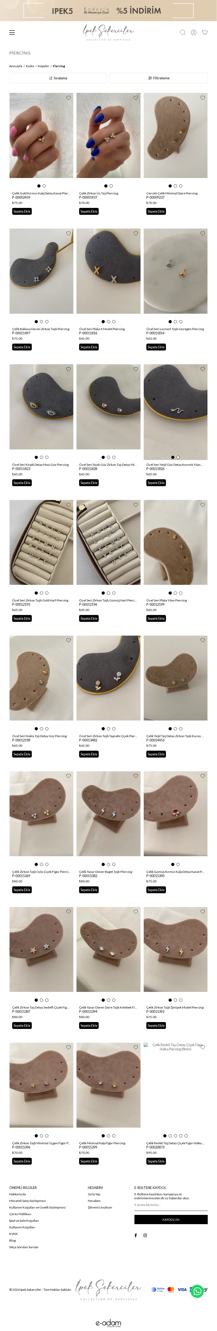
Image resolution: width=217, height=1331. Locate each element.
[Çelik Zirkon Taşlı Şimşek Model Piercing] (175, 955)
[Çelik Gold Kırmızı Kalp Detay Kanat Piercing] (41, 141)
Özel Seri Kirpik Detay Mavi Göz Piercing (40, 465)
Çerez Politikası (20, 1214)
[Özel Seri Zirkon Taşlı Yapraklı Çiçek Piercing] (108, 683)
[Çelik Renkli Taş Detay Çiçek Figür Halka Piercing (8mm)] (175, 1090)
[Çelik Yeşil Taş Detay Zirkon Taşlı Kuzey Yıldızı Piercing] (175, 683)
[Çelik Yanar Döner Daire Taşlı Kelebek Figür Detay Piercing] (108, 955)
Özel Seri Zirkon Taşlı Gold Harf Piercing (40, 600)
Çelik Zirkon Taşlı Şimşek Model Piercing (175, 1007)
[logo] (108, 1289)
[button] (38, 186)
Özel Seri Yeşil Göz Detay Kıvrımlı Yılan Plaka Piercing (175, 465)
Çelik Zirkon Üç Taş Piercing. (99, 193)
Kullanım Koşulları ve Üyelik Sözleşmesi (37, 1207)
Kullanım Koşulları (22, 1227)
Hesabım (94, 1201)
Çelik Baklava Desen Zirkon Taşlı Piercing (40, 329)
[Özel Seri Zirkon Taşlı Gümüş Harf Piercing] (108, 548)
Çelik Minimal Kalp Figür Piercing (102, 1143)
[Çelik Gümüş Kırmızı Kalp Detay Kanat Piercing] (175, 819)
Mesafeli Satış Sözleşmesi (27, 1201)
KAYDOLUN (170, 1219)
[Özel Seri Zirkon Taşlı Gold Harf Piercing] (41, 548)
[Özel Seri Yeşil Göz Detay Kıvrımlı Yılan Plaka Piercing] (175, 412)
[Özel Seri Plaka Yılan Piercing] (175, 548)
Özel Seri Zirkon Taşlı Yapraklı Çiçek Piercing (108, 736)
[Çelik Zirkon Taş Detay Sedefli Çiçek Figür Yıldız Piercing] (41, 955)
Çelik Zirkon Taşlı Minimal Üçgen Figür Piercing (41, 1143)
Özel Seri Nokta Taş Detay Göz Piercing (39, 736)
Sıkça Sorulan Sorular (24, 1247)
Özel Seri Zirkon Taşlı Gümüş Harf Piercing (108, 600)
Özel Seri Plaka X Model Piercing (102, 329)
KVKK (13, 1234)
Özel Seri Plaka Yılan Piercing (166, 600)
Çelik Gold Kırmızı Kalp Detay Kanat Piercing (41, 193)
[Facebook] (135, 1235)
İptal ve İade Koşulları (24, 1221)
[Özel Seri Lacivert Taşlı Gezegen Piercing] (175, 276)
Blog (12, 1240)
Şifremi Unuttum (100, 1207)
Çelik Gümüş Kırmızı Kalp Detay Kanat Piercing (175, 872)
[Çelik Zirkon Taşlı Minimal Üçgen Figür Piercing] (41, 1090)
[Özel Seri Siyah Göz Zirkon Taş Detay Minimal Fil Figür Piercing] (108, 412)
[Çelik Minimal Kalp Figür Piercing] (108, 1090)
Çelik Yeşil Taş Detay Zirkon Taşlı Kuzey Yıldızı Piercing (175, 736)
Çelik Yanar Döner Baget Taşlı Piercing (105, 872)
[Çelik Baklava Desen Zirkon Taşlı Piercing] (41, 276)
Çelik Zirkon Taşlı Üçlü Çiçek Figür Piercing (41, 872)
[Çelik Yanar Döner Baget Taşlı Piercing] (108, 819)
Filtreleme (161, 78)
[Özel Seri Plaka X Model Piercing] (108, 276)
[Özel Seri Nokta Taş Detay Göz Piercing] (41, 683)
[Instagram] (145, 1235)
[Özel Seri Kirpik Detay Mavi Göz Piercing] (41, 412)
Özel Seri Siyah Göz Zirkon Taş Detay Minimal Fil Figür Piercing (108, 465)
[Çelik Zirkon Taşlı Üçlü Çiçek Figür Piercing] (41, 819)
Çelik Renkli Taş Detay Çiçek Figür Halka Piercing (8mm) (175, 1143)
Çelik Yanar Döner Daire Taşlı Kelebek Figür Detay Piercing (108, 1007)
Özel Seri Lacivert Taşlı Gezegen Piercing (175, 329)
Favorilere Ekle (68, 97)
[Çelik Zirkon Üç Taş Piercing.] (108, 141)
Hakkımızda (17, 1194)
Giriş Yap (94, 1194)
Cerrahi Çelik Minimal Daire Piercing (171, 193)
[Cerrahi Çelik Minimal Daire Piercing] (175, 141)
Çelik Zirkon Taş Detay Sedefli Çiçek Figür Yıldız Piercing (41, 1007)
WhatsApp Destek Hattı (197, 1291)
